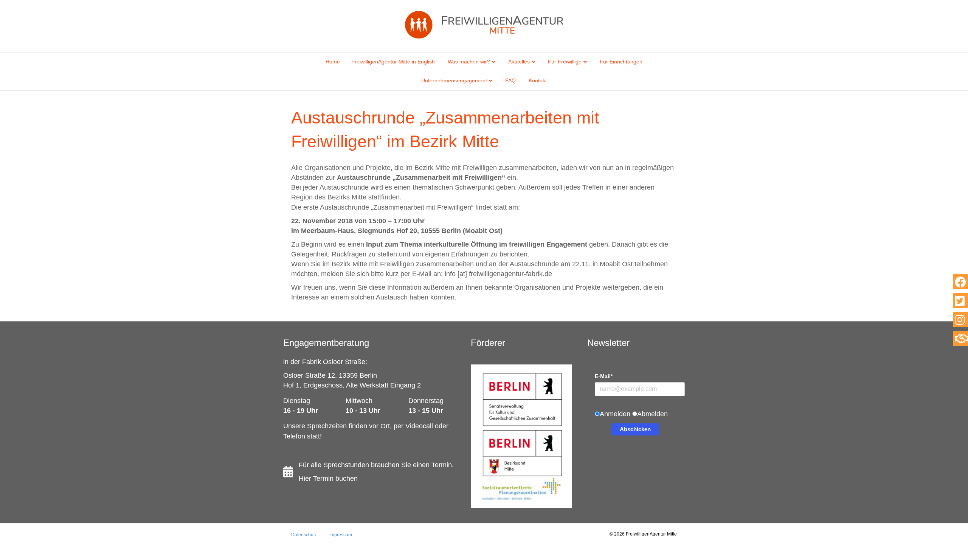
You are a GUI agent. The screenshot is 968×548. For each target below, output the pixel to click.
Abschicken (635, 429)
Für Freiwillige (565, 62)
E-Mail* (604, 376)
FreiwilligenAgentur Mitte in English (393, 62)
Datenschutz (304, 534)
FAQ (510, 80)
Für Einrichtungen (621, 62)
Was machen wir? (469, 62)
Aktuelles (519, 62)
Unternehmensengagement (454, 80)
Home (333, 62)
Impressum (340, 534)
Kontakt (538, 80)
